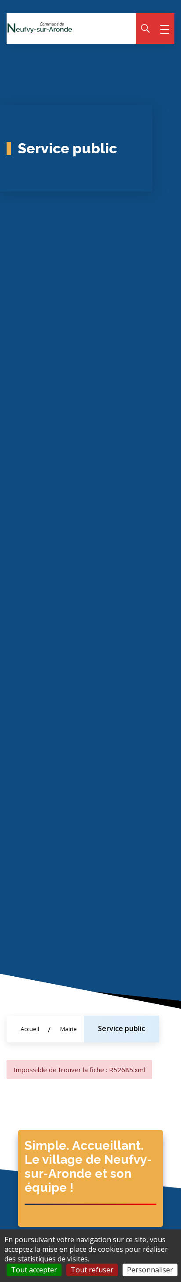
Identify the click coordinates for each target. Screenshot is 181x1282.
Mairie (68, 1029)
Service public (121, 1028)
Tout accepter (34, 1270)
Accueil (30, 1029)
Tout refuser (92, 1270)
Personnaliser (150, 1270)
